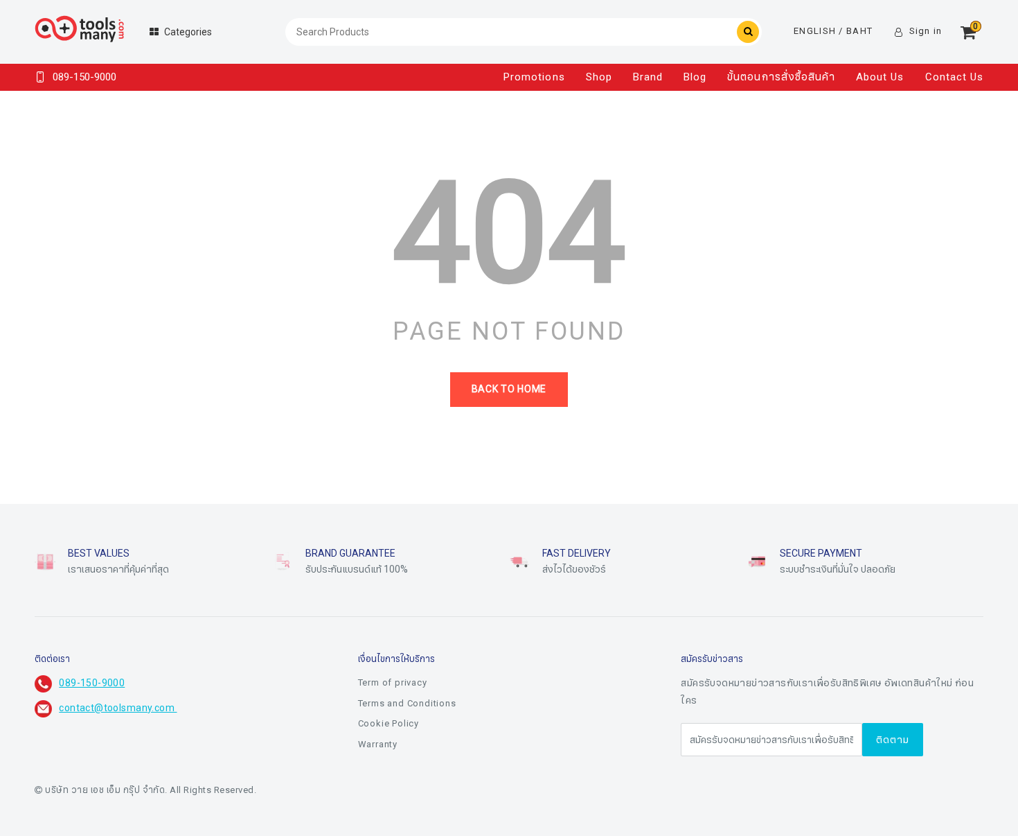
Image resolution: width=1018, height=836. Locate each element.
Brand (648, 77)
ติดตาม (892, 740)
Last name (409, 793)
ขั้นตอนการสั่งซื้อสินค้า (781, 77)
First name (410, 724)
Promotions (534, 77)
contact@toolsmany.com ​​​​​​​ (118, 708)
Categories (188, 32)
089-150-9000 (92, 683)
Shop (599, 77)
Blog (695, 77)
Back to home (509, 389)
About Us (880, 77)
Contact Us (954, 77)
